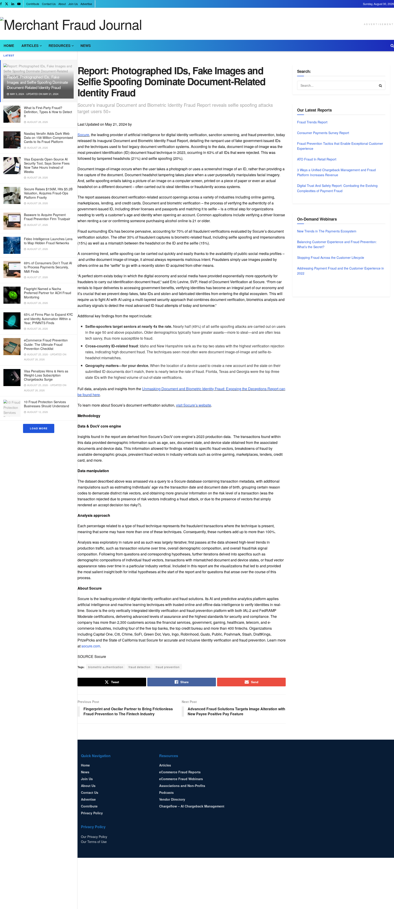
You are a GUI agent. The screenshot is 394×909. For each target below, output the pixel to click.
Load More (38, 428)
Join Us (73, 4)
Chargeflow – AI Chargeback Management (191, 806)
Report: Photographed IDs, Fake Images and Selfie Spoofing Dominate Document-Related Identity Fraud (37, 82)
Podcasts (166, 792)
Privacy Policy (92, 813)
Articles (30, 45)
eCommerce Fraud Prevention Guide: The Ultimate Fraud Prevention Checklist (46, 344)
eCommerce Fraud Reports (180, 772)
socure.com (90, 646)
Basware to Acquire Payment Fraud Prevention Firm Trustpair (47, 216)
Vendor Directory (172, 799)
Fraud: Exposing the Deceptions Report (247, 388)
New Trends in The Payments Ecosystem (326, 231)
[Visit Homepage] (71, 24)
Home (9, 45)
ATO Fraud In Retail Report (316, 159)
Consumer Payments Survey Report (323, 132)
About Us (88, 785)
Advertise (86, 4)
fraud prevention (168, 667)
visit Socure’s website (193, 405)
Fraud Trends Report (312, 122)
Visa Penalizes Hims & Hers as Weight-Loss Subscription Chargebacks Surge (46, 375)
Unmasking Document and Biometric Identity (178, 388)
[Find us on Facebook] (1, 4)
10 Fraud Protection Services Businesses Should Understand (46, 404)
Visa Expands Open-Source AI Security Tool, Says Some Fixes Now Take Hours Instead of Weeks (47, 165)
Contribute (32, 4)
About (62, 4)
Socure (83, 134)
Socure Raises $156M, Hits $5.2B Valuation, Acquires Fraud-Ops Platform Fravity (48, 193)
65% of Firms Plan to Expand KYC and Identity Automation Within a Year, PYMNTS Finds (48, 318)
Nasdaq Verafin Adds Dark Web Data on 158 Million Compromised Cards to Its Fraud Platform (48, 137)
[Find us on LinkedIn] (12, 4)
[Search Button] (392, 45)
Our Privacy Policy (94, 836)
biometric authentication (105, 667)
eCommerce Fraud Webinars (181, 779)
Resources (59, 45)
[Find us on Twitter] (6, 4)
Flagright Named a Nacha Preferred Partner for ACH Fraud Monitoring (47, 292)
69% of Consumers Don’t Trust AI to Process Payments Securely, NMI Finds (48, 267)
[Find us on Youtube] (19, 4)
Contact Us (49, 4)
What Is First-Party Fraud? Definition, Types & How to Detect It (48, 111)
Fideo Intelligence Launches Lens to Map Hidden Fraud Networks (48, 241)
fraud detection (139, 667)
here (96, 394)
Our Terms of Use (94, 841)
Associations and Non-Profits (182, 785)
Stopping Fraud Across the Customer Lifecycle (330, 257)
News (85, 45)
